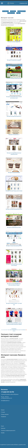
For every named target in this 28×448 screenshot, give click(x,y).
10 (10, 329)
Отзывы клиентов (4, 414)
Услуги (2, 426)
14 (16, 329)
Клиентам (3, 428)
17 (20, 329)
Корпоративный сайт (21, 11)
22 (13, 330)
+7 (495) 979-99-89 (23, 3)
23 (14, 330)
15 (17, 329)
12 (13, 329)
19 (23, 329)
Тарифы (2, 432)
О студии (3, 412)
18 (21, 329)
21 (26, 329)
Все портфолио (5, 11)
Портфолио (3, 416)
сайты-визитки (22, 20)
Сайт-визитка (13, 11)
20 (24, 329)
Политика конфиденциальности (8, 430)
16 (19, 329)
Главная (2, 409)
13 (14, 329)
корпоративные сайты (8, 22)
